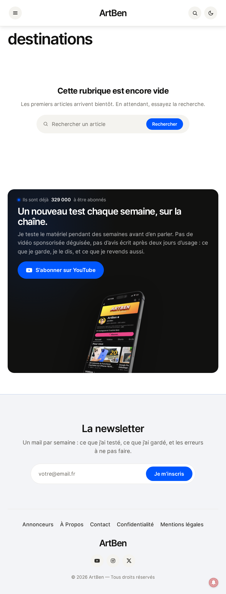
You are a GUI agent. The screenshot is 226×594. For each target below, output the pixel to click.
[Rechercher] (194, 12)
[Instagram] (113, 560)
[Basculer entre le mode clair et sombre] (210, 12)
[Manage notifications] (213, 582)
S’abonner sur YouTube (66, 270)
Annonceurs (38, 524)
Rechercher (164, 124)
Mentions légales (182, 524)
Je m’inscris (169, 474)
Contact (100, 524)
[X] (128, 560)
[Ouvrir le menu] (15, 12)
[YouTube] (97, 560)
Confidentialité (135, 524)
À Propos (72, 524)
